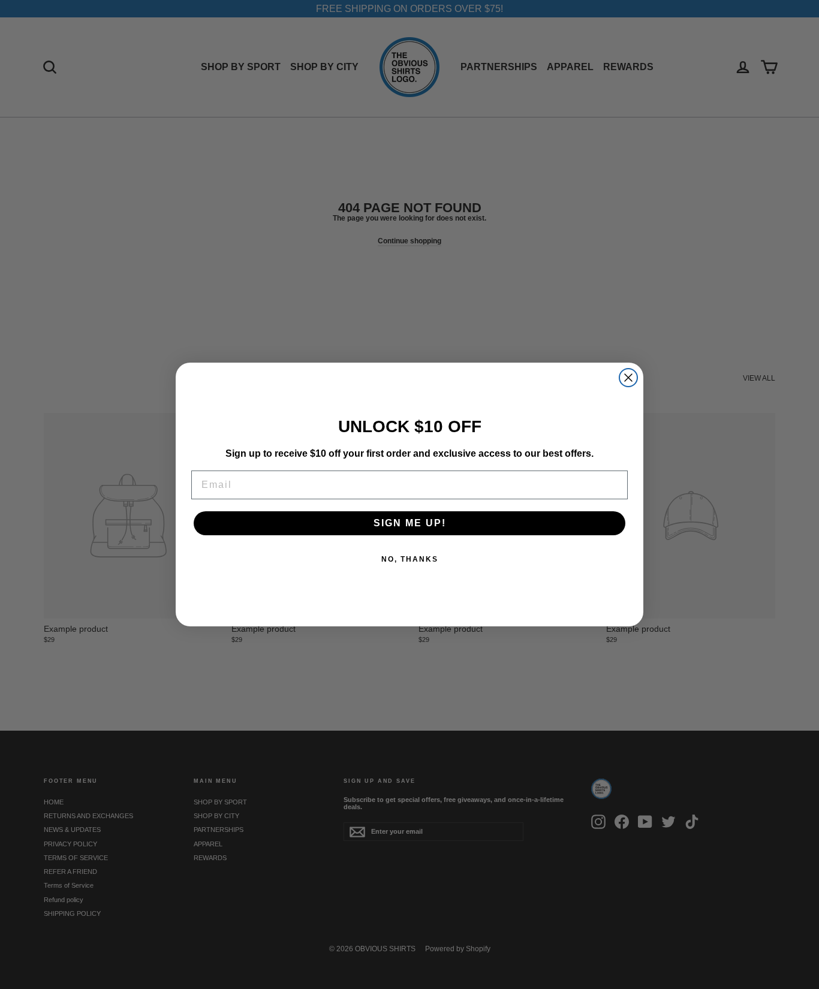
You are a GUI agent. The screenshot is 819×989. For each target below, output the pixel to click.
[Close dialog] (628, 378)
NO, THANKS (409, 559)
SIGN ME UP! (410, 523)
